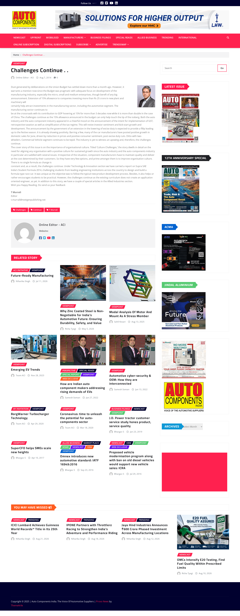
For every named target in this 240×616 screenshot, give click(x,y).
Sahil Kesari (120, 321)
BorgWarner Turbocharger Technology (30, 416)
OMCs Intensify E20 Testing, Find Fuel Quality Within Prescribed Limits (201, 564)
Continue (37, 209)
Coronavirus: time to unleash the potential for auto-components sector (81, 418)
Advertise (102, 44)
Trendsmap (120, 44)
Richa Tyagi (70, 328)
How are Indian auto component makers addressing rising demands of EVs (82, 388)
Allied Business (147, 37)
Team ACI (20, 375)
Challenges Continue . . (33, 54)
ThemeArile (17, 605)
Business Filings (101, 37)
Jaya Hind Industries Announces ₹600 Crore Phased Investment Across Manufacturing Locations (145, 529)
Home (16, 54)
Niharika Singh (23, 281)
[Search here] (228, 37)
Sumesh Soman (72, 397)
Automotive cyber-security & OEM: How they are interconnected (130, 379)
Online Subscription (26, 44)
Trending (167, 37)
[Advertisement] (195, 472)
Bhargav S (119, 431)
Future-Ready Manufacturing (32, 275)
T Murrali (53, 209)
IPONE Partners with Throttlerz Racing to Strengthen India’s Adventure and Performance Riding (92, 529)
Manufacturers (74, 37)
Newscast (19, 37)
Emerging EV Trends (25, 369)
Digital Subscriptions (57, 44)
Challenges (21, 209)
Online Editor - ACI (25, 77)
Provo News (102, 601)
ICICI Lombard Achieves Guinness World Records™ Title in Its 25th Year (35, 529)
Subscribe (82, 44)
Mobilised (52, 37)
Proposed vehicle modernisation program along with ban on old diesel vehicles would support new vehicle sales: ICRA (131, 460)
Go (222, 68)
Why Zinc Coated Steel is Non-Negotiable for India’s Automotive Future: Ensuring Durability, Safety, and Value (82, 317)
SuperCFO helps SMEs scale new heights (31, 450)
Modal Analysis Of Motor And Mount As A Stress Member (130, 314)
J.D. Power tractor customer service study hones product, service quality (130, 422)
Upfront (35, 37)
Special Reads (124, 37)
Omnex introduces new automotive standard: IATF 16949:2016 (79, 460)
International (187, 37)
